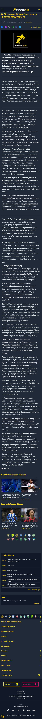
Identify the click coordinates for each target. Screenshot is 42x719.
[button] (2, 27)
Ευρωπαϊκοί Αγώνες (7, 641)
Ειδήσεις (9, 22)
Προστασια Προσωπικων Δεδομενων (21, 696)
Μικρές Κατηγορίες (7, 631)
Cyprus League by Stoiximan (11, 622)
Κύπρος (3, 656)
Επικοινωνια (21, 691)
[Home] (21, 9)
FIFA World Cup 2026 (8, 626)
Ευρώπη (21, 22)
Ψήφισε (36, 603)
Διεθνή (15, 22)
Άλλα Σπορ (4, 651)
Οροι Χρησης (21, 694)
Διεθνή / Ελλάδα (6, 660)
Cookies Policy (21, 698)
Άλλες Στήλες (6, 665)
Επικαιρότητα (6, 670)
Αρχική (3, 22)
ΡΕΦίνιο (3, 636)
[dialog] (2, 716)
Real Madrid (28, 22)
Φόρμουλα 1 (5, 646)
